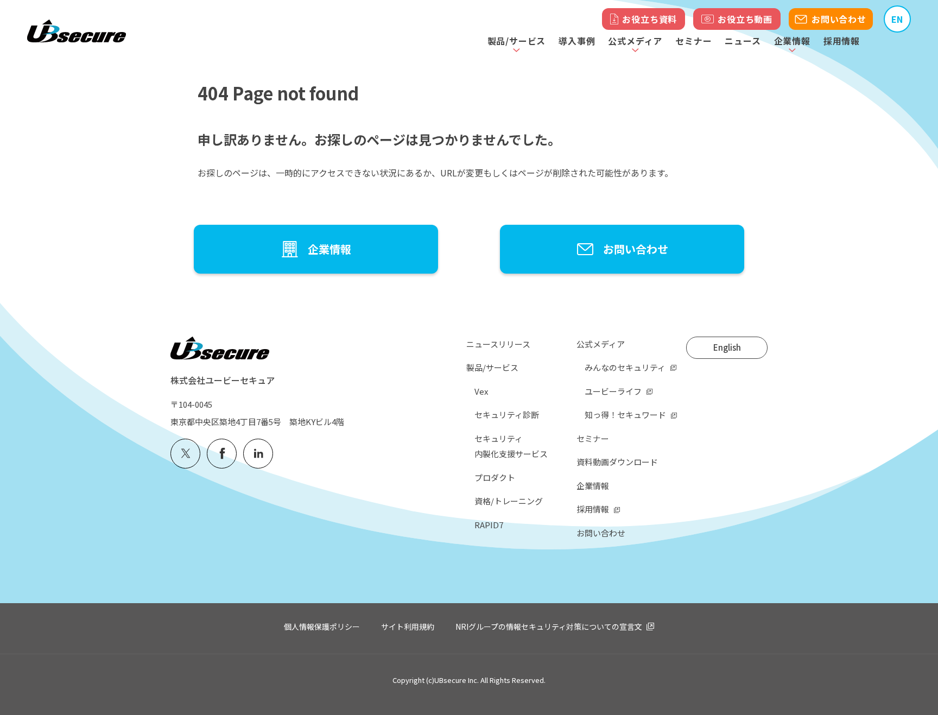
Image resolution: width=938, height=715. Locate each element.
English (727, 347)
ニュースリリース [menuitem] (498, 344)
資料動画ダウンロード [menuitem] (617, 461)
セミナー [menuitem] (592, 438)
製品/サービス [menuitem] (492, 367)
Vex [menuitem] (481, 391)
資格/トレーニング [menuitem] (508, 501)
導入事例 (577, 40)
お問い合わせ (839, 19)
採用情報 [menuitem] (592, 509)
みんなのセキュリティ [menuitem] (625, 367)
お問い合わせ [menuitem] (600, 533)
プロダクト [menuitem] (494, 477)
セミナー (693, 40)
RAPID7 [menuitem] (488, 524)
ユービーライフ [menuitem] (613, 391)
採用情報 (841, 40)
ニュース (742, 40)
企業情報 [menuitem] (592, 485)
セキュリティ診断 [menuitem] (506, 414)
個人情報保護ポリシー (322, 626)
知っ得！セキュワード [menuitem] (625, 414)
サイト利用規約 (407, 626)
